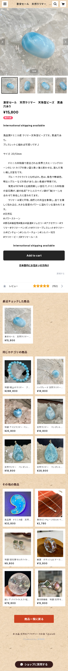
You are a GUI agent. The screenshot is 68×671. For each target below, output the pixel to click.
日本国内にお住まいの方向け (34, 265)
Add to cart (34, 255)
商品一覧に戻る (34, 619)
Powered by (30, 639)
